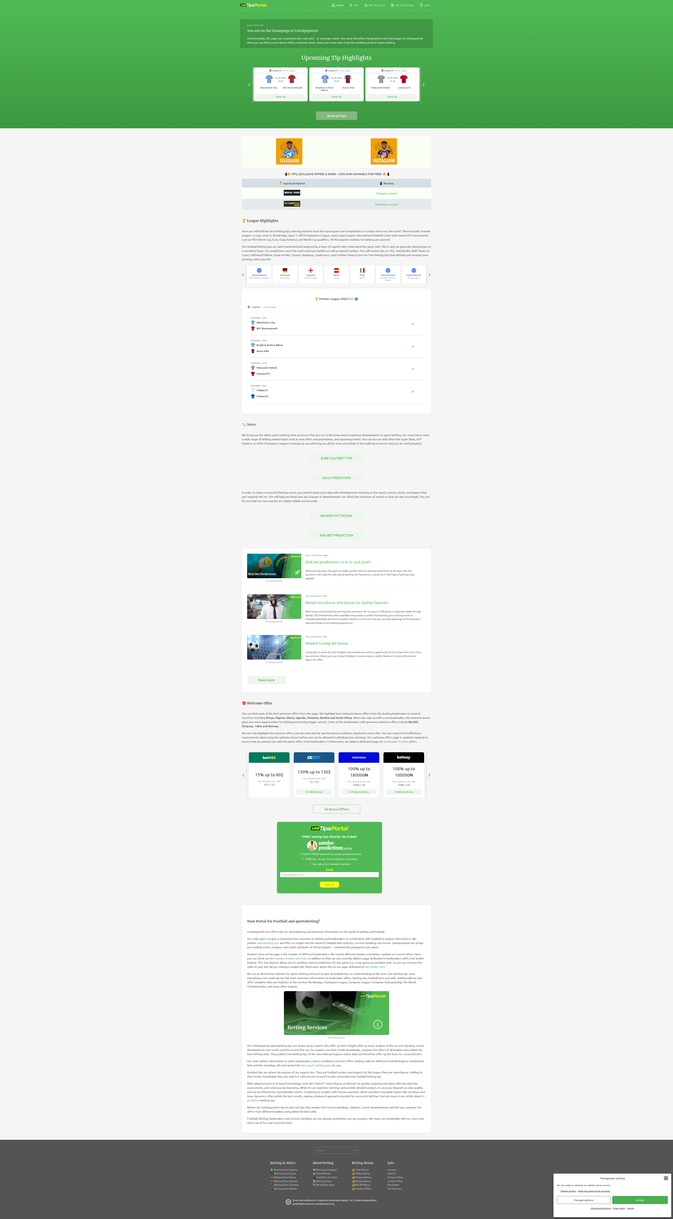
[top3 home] (292, 205)
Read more (266, 680)
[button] (666, 1178)
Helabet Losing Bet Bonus (326, 643)
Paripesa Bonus (363, 1177)
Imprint (630, 1208)
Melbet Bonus (362, 1173)
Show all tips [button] (336, 116)
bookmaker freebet (396, 741)
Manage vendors (568, 1191)
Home (340, 5)
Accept (640, 1200)
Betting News (324, 1181)
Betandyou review (386, 204)
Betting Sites (376, 5)
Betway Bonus (363, 1181)
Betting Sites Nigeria (285, 1169)
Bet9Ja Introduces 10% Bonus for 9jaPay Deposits (346, 603)
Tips (356, 5)
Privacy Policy (395, 1177)
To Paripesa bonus (359, 791)
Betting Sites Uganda (285, 1181)
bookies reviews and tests (291, 958)
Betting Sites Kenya (285, 1173)
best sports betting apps (316, 1065)
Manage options (583, 1200)
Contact (392, 1169)
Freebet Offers (363, 1188)
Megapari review (386, 193)
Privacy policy (619, 1208)
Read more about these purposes (594, 1191)
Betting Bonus (404, 5)
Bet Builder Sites (325, 1184)
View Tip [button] (280, 96)
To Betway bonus (404, 791)
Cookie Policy (395, 1181)
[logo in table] (292, 194)
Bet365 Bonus (363, 1184)
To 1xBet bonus (314, 791)
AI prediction (323, 1173)
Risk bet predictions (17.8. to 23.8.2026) (338, 562)
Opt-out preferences (601, 1208)
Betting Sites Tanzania (286, 1184)
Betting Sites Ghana (285, 1177)
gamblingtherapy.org (303, 1203)
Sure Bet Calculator (327, 1177)
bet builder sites (375, 966)
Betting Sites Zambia (285, 1188)
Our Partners (395, 1188)
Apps (427, 5)
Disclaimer (393, 1184)
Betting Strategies (326, 1169)
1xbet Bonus (362, 1169)
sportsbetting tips (268, 943)
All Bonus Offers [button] (336, 809)
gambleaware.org (325, 1203)
